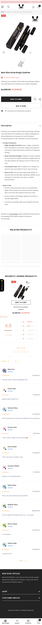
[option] (21, 35)
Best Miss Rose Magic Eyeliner (21, 308)
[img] (8, 330)
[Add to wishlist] (35, 99)
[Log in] (33, 7)
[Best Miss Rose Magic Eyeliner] (21, 290)
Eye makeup (14, 214)
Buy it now (21, 106)
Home (2, 12)
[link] (10, 262)
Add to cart (16, 99)
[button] (29, 322)
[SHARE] (39, 99)
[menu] (2, 7)
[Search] (8, 7)
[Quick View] (28, 286)
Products (9, 12)
